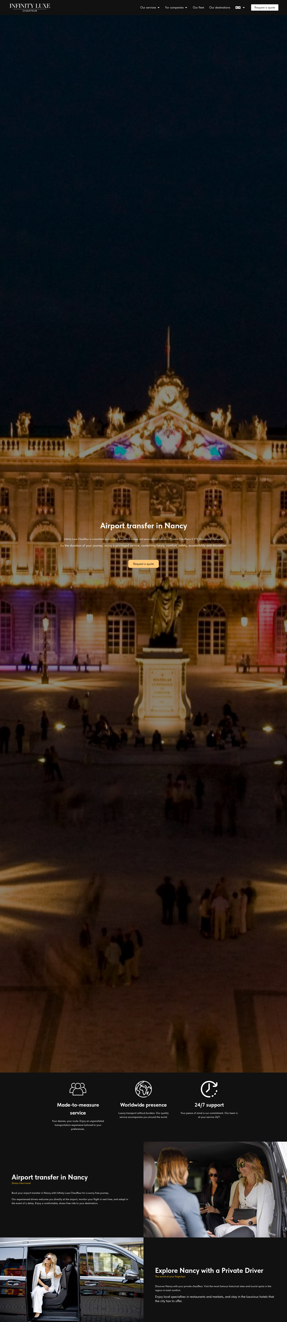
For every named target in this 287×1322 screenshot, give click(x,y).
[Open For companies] (186, 7)
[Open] (243, 7)
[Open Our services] (158, 7)
